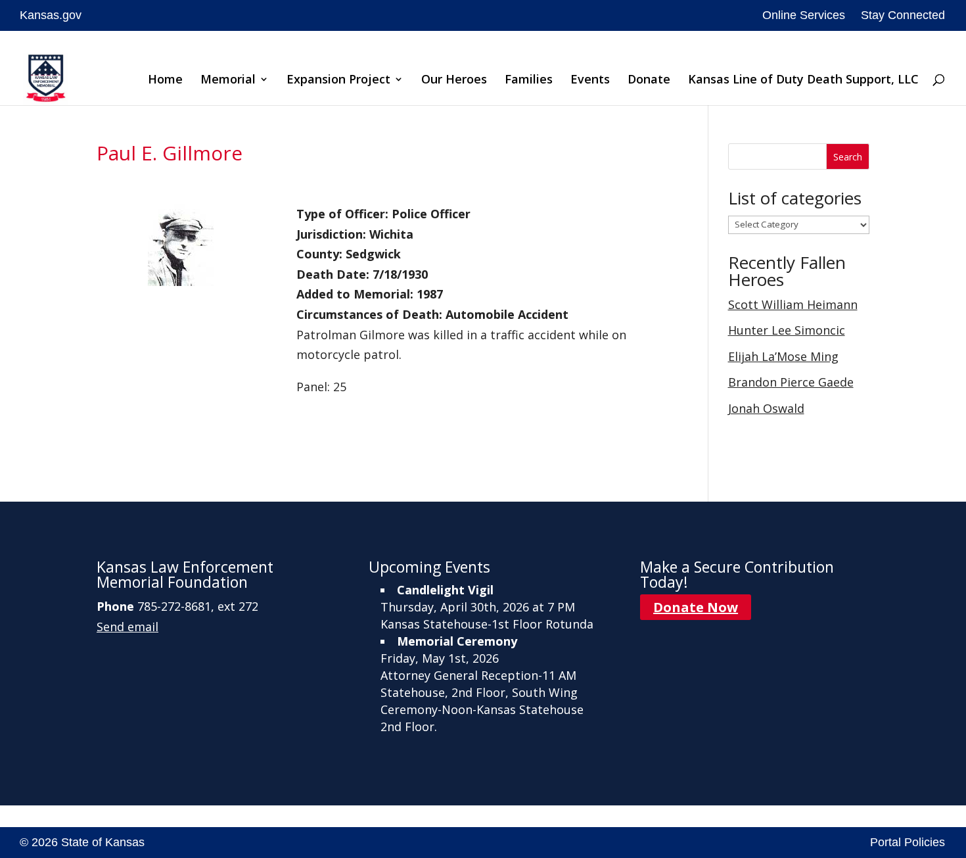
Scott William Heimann (793, 304)
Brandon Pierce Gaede (791, 382)
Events (590, 80)
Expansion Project (338, 80)
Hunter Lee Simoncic (786, 330)
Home (165, 80)
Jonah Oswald (766, 408)
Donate (649, 80)
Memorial (228, 80)
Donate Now (695, 607)
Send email (127, 626)
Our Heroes (454, 80)
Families (529, 80)
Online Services (803, 15)
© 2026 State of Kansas (82, 842)
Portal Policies (907, 842)
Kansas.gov (50, 15)
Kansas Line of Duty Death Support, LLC (803, 80)
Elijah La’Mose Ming (783, 356)
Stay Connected (903, 15)
